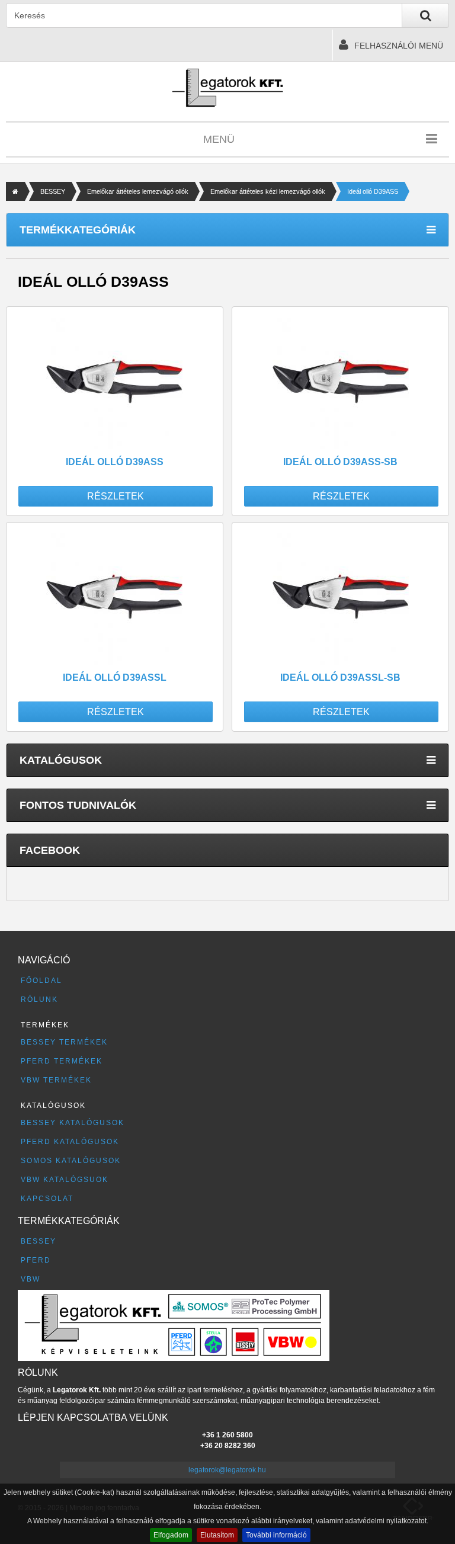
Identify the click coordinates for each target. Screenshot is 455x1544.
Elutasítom (217, 1535)
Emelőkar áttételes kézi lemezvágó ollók (267, 191)
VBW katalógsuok (64, 1179)
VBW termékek (56, 1080)
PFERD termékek (61, 1061)
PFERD (36, 1260)
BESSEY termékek (64, 1042)
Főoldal (41, 980)
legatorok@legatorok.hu (227, 1470)
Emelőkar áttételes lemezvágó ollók (137, 191)
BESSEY (52, 191)
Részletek (115, 496)
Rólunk (39, 999)
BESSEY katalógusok (72, 1123)
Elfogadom (170, 1535)
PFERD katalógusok (70, 1142)
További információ (276, 1535)
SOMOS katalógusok (71, 1161)
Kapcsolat (47, 1198)
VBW (30, 1279)
